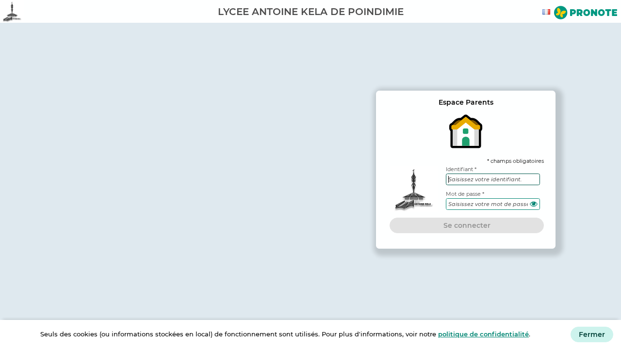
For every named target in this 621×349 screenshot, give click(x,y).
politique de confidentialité (483, 334)
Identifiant (459, 169)
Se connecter (466, 225)
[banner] (310, 11)
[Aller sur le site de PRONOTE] (585, 13)
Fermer (592, 334)
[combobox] (547, 12)
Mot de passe (463, 194)
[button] (534, 204)
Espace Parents (466, 102)
